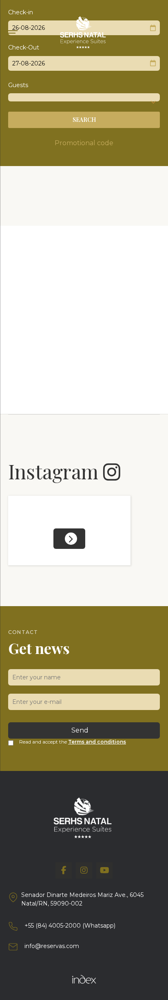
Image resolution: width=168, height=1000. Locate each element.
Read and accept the (72, 742)
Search (84, 120)
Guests (18, 85)
